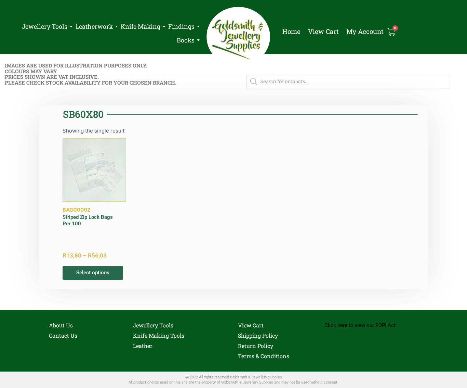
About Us (61, 325)
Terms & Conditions (263, 356)
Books (186, 40)
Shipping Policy (258, 335)
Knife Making (140, 26)
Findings (181, 26)
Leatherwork (94, 26)
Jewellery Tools (44, 26)
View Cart (323, 31)
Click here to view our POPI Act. (360, 325)
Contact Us (63, 335)
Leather (142, 345)
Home (291, 31)
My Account (365, 31)
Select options (92, 273)
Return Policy (255, 345)
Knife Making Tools (158, 335)
